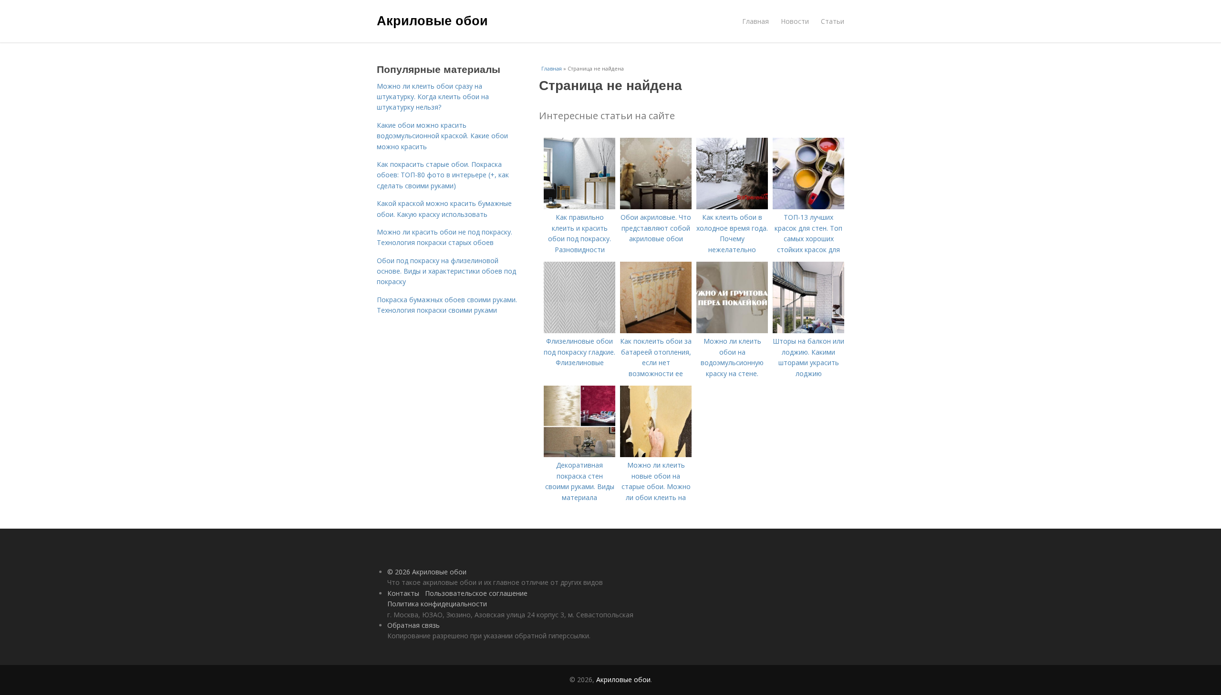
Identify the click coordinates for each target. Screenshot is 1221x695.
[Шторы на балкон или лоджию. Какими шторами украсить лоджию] (808, 330)
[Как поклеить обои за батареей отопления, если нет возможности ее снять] (656, 330)
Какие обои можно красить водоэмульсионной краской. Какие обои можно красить (442, 136)
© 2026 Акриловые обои (426, 571)
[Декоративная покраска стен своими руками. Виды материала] (579, 454)
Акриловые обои (432, 20)
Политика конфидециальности (437, 603)
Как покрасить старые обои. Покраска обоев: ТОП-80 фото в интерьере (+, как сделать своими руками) (443, 175)
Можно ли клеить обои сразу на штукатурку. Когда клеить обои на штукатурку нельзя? (433, 97)
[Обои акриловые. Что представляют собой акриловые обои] (656, 206)
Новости (795, 21)
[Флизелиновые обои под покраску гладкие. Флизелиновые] (579, 330)
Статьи (832, 21)
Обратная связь (413, 625)
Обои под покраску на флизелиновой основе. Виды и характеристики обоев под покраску (446, 271)
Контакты (403, 593)
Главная (755, 21)
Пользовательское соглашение (476, 593)
